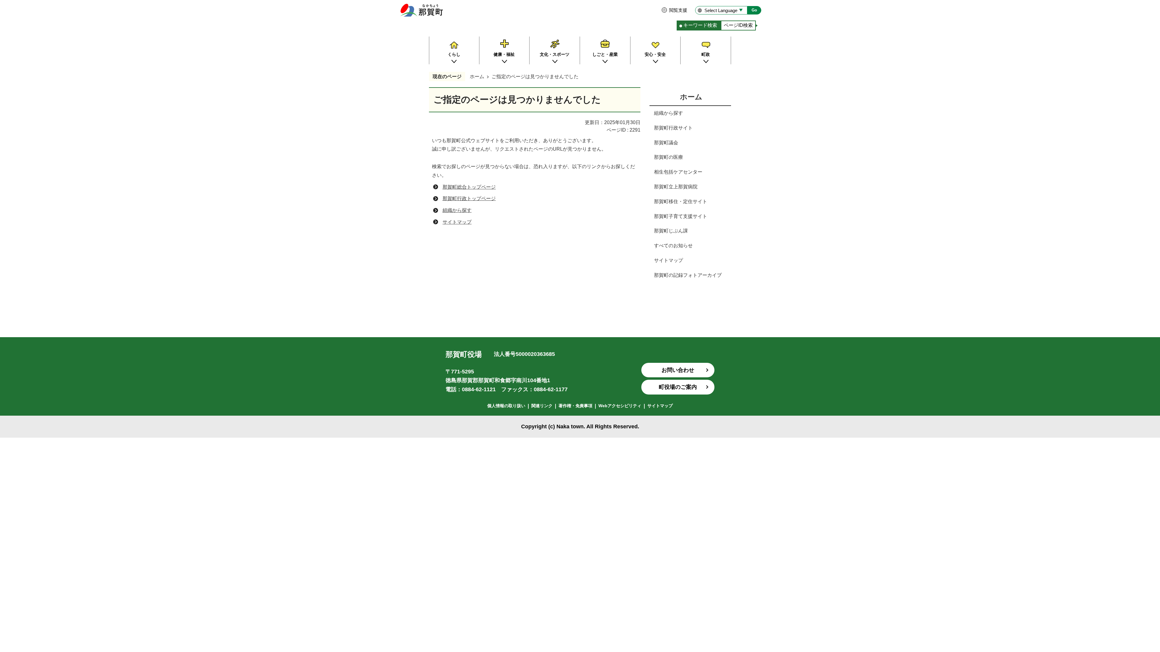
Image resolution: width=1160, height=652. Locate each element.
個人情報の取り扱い (506, 405)
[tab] (699, 25)
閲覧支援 (678, 10)
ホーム (477, 76)
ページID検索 (738, 25)
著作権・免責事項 (575, 405)
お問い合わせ (678, 370)
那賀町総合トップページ (469, 187)
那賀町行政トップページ (469, 198)
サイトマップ (457, 222)
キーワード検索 (700, 25)
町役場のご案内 (678, 387)
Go (754, 10)
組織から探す (457, 210)
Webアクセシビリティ (619, 405)
